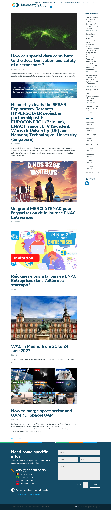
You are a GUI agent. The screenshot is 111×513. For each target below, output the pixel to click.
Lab (38, 3)
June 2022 (90, 135)
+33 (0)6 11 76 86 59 (31, 470)
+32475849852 (26, 474)
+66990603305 (26, 480)
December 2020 (90, 155)
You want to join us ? (41, 7)
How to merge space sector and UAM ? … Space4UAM (41, 413)
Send (95, 484)
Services (47, 3)
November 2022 (90, 130)
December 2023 (90, 124)
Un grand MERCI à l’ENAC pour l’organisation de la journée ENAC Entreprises (43, 213)
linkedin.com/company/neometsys (29, 494)
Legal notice (45, 507)
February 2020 (89, 167)
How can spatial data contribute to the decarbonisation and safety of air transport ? (43, 60)
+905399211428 (27, 484)
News (92, 3)
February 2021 (89, 149)
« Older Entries (16, 438)
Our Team (85, 3)
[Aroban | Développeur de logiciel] (87, 507)
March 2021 (90, 144)
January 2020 (91, 172)
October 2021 (89, 139)
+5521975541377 (27, 477)
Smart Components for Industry (70, 3)
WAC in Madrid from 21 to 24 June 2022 (39, 348)
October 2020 (89, 161)
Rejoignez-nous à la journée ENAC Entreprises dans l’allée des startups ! (43, 280)
